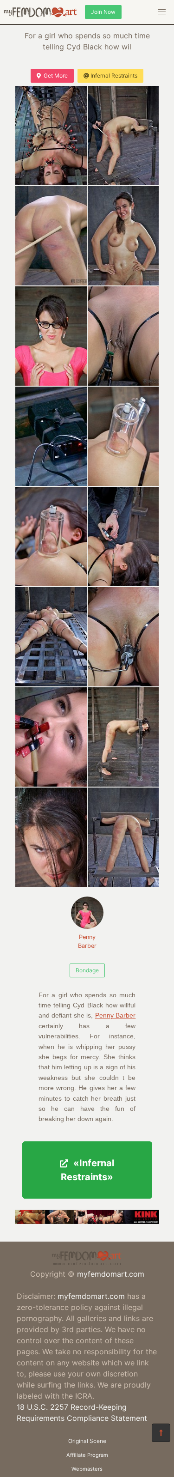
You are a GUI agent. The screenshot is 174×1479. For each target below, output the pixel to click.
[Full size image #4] (51, 336)
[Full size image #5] (123, 336)
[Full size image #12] (51, 737)
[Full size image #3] (123, 235)
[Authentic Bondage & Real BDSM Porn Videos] (87, 1221)
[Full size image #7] (123, 436)
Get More (56, 75)
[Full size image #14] (51, 837)
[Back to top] (161, 1433)
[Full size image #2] (51, 235)
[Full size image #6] (51, 436)
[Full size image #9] (123, 536)
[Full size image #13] (123, 737)
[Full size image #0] (51, 135)
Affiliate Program (87, 1455)
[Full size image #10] (51, 636)
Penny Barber (87, 941)
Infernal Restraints (113, 75)
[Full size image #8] (51, 536)
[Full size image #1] (123, 135)
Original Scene (87, 1440)
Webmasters (87, 1469)
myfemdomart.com (110, 1274)
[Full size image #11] (123, 636)
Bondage (87, 970)
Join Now (103, 11)
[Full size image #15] (123, 837)
